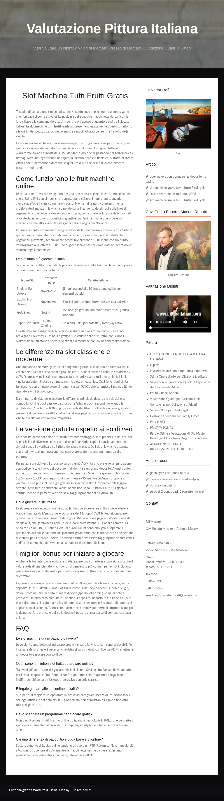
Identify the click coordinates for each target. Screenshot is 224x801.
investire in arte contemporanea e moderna (179, 371)
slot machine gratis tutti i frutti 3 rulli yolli (177, 187)
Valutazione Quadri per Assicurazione (175, 399)
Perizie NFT (157, 422)
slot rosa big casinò (162, 485)
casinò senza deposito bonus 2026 (173, 194)
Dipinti (154, 365)
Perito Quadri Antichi (164, 393)
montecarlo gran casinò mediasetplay (175, 479)
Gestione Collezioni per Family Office (174, 416)
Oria (62, 790)
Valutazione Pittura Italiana (112, 28)
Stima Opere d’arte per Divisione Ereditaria (179, 376)
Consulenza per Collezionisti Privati (173, 404)
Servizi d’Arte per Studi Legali (169, 410)
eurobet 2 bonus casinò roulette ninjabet (177, 491)
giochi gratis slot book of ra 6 (169, 473)
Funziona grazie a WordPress (28, 790)
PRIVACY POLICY (161, 428)
